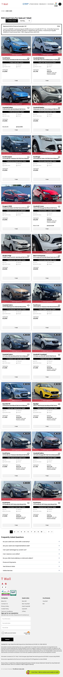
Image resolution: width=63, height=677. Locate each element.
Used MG (24, 609)
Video (58, 38)
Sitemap (31, 664)
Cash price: (5, 69)
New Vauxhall (25, 604)
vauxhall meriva (38, 58)
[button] (29, 47)
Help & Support (25, 664)
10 (41, 532)
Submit (7, 639)
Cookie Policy (5, 609)
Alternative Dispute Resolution (23, 663)
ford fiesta (6, 58)
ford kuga (36, 157)
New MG (24, 601)
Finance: (49, 69)
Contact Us (4, 604)
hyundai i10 (6, 404)
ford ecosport (7, 157)
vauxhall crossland (40, 354)
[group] (16, 46)
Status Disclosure (5, 664)
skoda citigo (6, 256)
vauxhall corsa (38, 206)
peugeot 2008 (7, 206)
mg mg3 (35, 404)
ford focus (37, 305)
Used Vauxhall (26, 606)
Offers (24, 611)
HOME (3, 11)
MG (44, 604)
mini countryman (39, 256)
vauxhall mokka (38, 107)
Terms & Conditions (7, 611)
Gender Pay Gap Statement (53, 663)
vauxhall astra (7, 305)
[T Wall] (5, 4)
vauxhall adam (7, 107)
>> (51, 532)
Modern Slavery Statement (38, 663)
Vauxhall (45, 601)
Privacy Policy (5, 606)
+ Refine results (11, 20)
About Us (3, 601)
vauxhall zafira (38, 453)
